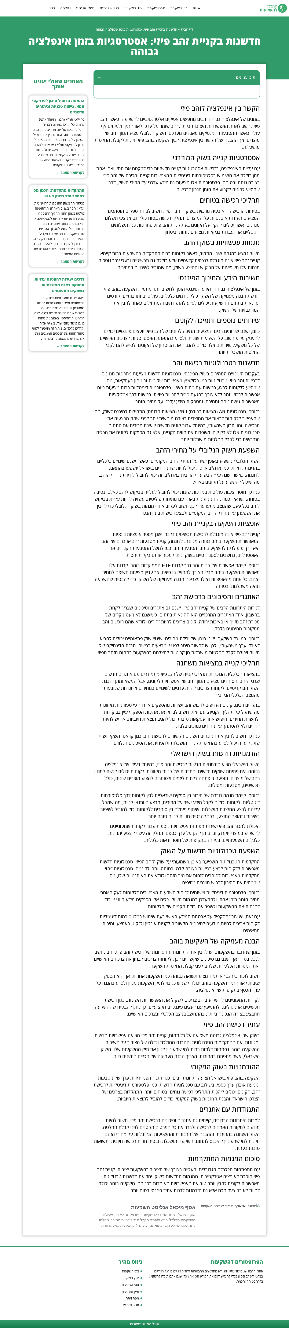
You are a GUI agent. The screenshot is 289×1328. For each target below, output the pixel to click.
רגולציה (65, 8)
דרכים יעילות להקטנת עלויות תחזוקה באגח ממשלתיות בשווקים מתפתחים (59, 285)
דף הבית (187, 29)
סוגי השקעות (133, 8)
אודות (196, 8)
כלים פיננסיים (109, 8)
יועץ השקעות (156, 8)
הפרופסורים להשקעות (237, 1262)
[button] (99, 77)
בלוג (52, 8)
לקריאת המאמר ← (70, 172)
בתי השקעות (178, 8)
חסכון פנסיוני (85, 8)
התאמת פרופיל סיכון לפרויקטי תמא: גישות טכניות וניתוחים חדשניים (58, 106)
